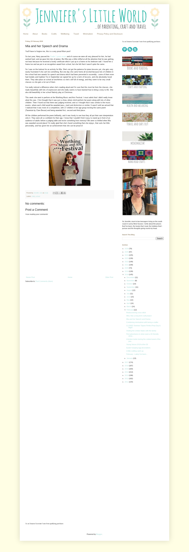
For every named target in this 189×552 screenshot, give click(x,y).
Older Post (109, 277)
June (129, 297)
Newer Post (30, 277)
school (38, 196)
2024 (127, 255)
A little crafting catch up (134, 351)
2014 (127, 372)
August (129, 290)
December (131, 277)
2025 (127, 252)
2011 (127, 382)
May (128, 300)
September (131, 287)
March (129, 307)
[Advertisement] (139, 404)
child (33, 196)
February (130, 310)
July (128, 294)
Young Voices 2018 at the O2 (137, 344)
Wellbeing (65, 34)
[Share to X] (59, 193)
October (130, 284)
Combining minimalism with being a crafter (142, 322)
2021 (127, 265)
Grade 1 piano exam (58, 56)
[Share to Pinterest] (64, 193)
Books (44, 34)
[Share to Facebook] (62, 193)
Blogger (99, 534)
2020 (127, 268)
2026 (127, 249)
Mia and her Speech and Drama (138, 319)
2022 (127, 262)
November (131, 281)
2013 (127, 375)
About (35, 34)
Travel (76, 34)
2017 (127, 362)
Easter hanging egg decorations (138, 348)
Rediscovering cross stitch (136, 313)
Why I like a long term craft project (139, 316)
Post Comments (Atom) (44, 281)
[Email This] (54, 193)
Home (25, 34)
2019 (127, 271)
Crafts (54, 34)
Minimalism (88, 34)
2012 (127, 379)
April (128, 303)
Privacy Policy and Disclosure (110, 34)
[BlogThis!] (56, 193)
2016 (127, 366)
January (130, 358)
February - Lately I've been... (136, 354)
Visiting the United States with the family (141, 331)
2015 (127, 369)
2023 (127, 258)
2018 (127, 275)
